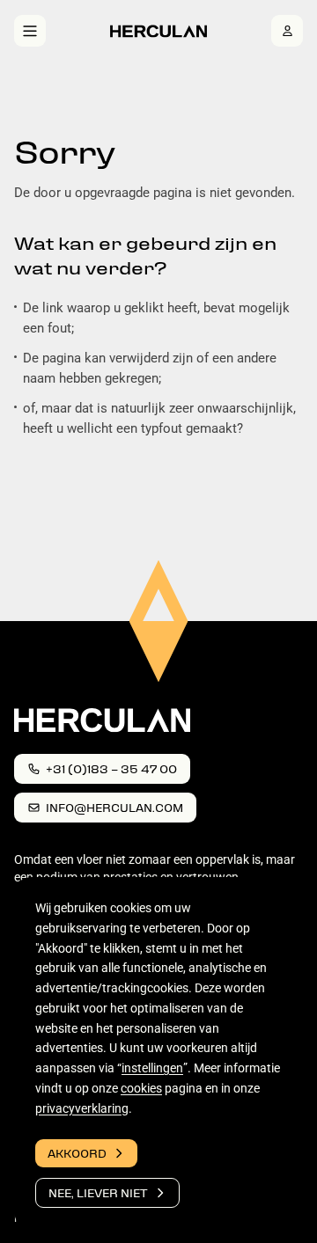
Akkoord (77, 1152)
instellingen (152, 1068)
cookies (141, 1088)
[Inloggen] (287, 31)
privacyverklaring (82, 1107)
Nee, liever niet (98, 1192)
